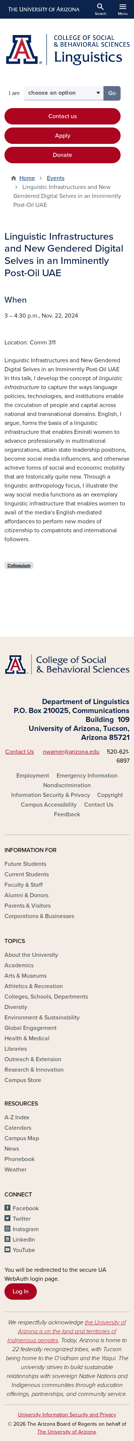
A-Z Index (16, 1117)
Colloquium (19, 565)
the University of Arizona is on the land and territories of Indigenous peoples (66, 1331)
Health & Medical (27, 1038)
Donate (62, 155)
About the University (31, 955)
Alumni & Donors (26, 895)
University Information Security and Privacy (67, 1415)
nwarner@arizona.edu (71, 752)
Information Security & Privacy (50, 795)
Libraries (15, 1049)
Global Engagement (30, 1028)
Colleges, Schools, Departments (46, 996)
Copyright (110, 795)
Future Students (25, 864)
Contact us (62, 116)
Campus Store (22, 1080)
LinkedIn (24, 1239)
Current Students (26, 874)
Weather (15, 1169)
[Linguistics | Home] (67, 49)
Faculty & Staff (23, 885)
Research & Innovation (34, 1069)
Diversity (15, 1007)
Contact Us (19, 752)
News (11, 1149)
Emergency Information (87, 775)
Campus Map (21, 1138)
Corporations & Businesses (39, 916)
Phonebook (19, 1159)
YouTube (24, 1250)
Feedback (67, 814)
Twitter (22, 1219)
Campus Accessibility (49, 804)
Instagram (26, 1229)
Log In (21, 1291)
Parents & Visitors (27, 905)
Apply (62, 135)
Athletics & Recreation (33, 986)
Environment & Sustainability (42, 1017)
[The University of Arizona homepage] (43, 9)
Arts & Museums (25, 976)
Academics (19, 965)
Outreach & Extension (32, 1059)
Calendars (17, 1128)
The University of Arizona (66, 1432)
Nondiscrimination (67, 785)
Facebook (26, 1208)
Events (55, 178)
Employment (32, 775)
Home (27, 178)
